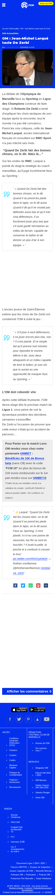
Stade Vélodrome (43, 878)
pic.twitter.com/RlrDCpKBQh (30, 558)
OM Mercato (40, 780)
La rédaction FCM (11, 47)
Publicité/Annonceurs (42, 888)
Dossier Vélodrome (15, 816)
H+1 (13, 837)
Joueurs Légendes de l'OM (21, 871)
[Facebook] (10, 722)
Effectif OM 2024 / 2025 (43, 774)
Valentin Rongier (42, 792)
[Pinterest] (28, 722)
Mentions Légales (13, 766)
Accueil (4, 29)
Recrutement (15, 787)
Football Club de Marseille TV (16, 829)
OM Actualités (14, 29)
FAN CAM (15, 822)
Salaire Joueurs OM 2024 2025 (42, 786)
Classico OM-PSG (19, 867)
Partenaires (31, 875)
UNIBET (25, 453)
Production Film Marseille (22, 878)
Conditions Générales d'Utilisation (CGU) (14, 741)
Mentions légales (16, 888)
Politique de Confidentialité (15, 773)
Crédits (12, 760)
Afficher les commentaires (29, 691)
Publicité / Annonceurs (14, 781)
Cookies (12, 755)
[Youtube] (46, 722)
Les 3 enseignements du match (17, 849)
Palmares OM (17, 875)
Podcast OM (44, 875)
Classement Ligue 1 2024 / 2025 (30, 863)
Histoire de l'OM (42, 743)
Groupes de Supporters (40, 867)
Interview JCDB (18, 842)
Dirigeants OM (41, 768)
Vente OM (39, 797)
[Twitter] (19, 722)
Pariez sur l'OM (46, 3)
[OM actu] (27, 3)
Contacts (13, 750)
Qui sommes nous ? (41, 749)
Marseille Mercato (44, 871)
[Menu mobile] (4, 5)
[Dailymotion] (38, 722)
